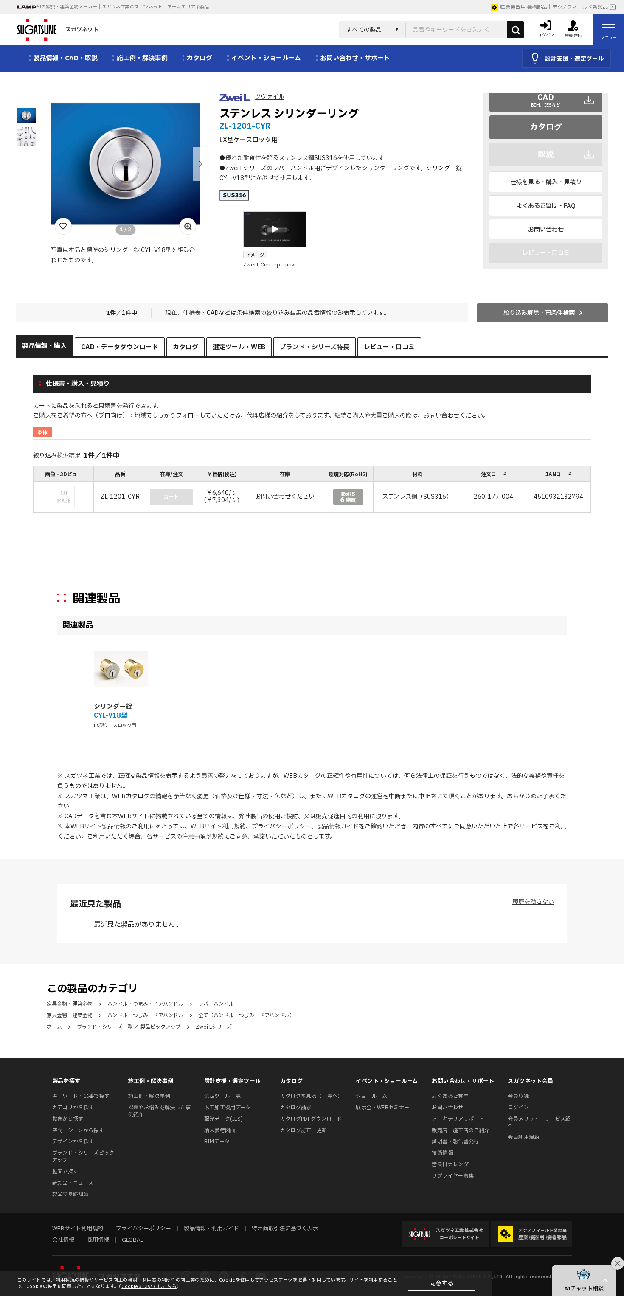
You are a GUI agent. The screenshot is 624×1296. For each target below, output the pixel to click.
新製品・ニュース (73, 1183)
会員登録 (518, 1096)
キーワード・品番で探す (81, 1096)
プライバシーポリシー (281, 826)
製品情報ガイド (338, 826)
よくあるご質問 (450, 1096)
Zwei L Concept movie (271, 265)
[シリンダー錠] (121, 669)
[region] (312, 490)
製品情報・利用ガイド (211, 1228)
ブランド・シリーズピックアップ (83, 1156)
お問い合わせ (546, 229)
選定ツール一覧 (222, 1096)
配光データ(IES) (223, 1119)
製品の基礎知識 (70, 1194)
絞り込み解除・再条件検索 (539, 313)
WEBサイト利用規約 (218, 826)
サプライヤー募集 (453, 1176)
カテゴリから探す (73, 1107)
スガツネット (81, 29)
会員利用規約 (523, 1137)
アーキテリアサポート (458, 1119)
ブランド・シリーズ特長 (314, 347)
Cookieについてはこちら (149, 1286)
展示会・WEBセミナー (382, 1107)
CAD (545, 100)
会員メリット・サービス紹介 (539, 1122)
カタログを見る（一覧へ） (311, 1096)
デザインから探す (73, 1141)
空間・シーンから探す (78, 1130)
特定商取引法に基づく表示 (285, 1228)
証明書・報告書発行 (455, 1141)
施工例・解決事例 (149, 1096)
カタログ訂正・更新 (303, 1130)
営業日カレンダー (453, 1164)
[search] (515, 29)
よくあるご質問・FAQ (546, 206)
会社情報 (63, 1240)
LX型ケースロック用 (115, 725)
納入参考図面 (220, 1130)
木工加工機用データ (227, 1107)
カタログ (546, 127)
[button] (200, 164)
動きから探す (68, 1119)
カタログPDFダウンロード (311, 1119)
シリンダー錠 (113, 707)
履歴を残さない (533, 902)
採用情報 (98, 1240)
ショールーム (371, 1096)
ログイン (518, 1107)
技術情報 (442, 1153)
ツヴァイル (269, 97)
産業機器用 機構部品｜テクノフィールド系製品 (554, 7)
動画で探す (65, 1171)
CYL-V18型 (110, 716)
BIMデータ (217, 1141)
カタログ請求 (296, 1107)
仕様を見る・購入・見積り (546, 182)
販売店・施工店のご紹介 (460, 1130)
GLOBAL (132, 1240)
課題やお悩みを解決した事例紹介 (159, 1111)
